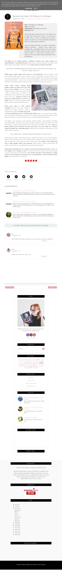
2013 (16, 534)
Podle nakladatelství (31, 383)
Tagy (32, 366)
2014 (16, 533)
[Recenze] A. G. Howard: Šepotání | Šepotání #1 (25, 212)
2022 (16, 506)
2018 (16, 525)
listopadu (17, 510)
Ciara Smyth (33, 18)
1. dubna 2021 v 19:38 (16, 235)
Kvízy (26, 364)
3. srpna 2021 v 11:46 (16, 251)
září (16, 513)
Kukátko (20, 364)
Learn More (28, 8)
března (16, 520)
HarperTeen (39, 18)
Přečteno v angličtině (39, 364)
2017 (16, 527)
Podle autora (31, 380)
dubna (16, 518)
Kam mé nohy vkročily (36, 361)
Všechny (31, 377)
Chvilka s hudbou (32, 359)
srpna (16, 515)
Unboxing (26, 367)
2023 (16, 504)
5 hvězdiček (27, 18)
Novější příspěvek (9, 287)
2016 (16, 529)
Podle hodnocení (31, 386)
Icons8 (39, 478)
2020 (16, 522)
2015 (16, 531)
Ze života (34, 367)
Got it (36, 8)
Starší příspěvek (52, 287)
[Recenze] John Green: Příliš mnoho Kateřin (24, 190)
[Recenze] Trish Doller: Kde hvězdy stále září (24, 201)
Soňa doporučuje (25, 366)
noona (13, 249)
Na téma (31, 364)
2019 (16, 524)
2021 (16, 508)
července (17, 517)
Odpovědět (44, 241)
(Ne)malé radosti (22, 359)
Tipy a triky (38, 366)
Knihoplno (21, 363)
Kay (12, 233)
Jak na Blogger (26, 361)
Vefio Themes (41, 564)
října (16, 511)
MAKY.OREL (24, 478)
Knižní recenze (46, 18)
